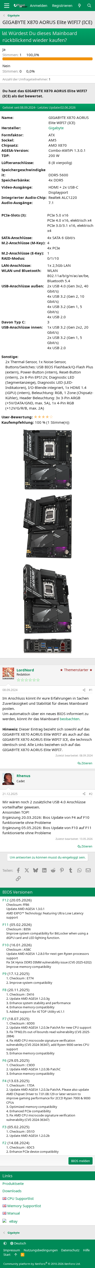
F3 (4, 1126)
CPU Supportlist (20, 1198)
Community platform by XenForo (42, 1264)
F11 (5, 924)
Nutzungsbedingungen (41, 1250)
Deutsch (19, 1243)
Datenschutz (70, 1250)
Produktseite (13, 1183)
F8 (4, 989)
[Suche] (89, 5)
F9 (4, 973)
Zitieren (86, 763)
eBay (13, 1221)
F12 (5, 899)
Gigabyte (56, 127)
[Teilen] (84, 690)
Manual (13, 1213)
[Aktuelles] (79, 5)
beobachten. (70, 718)
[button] (5, 1243)
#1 (91, 690)
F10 (5, 944)
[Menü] (6, 6)
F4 (4, 1080)
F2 (4, 1142)
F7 (4, 1018)
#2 (91, 794)
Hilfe (86, 1250)
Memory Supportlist (24, 1205)
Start (6, 1254)
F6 (4, 1060)
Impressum (11, 1250)
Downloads (11, 1190)
